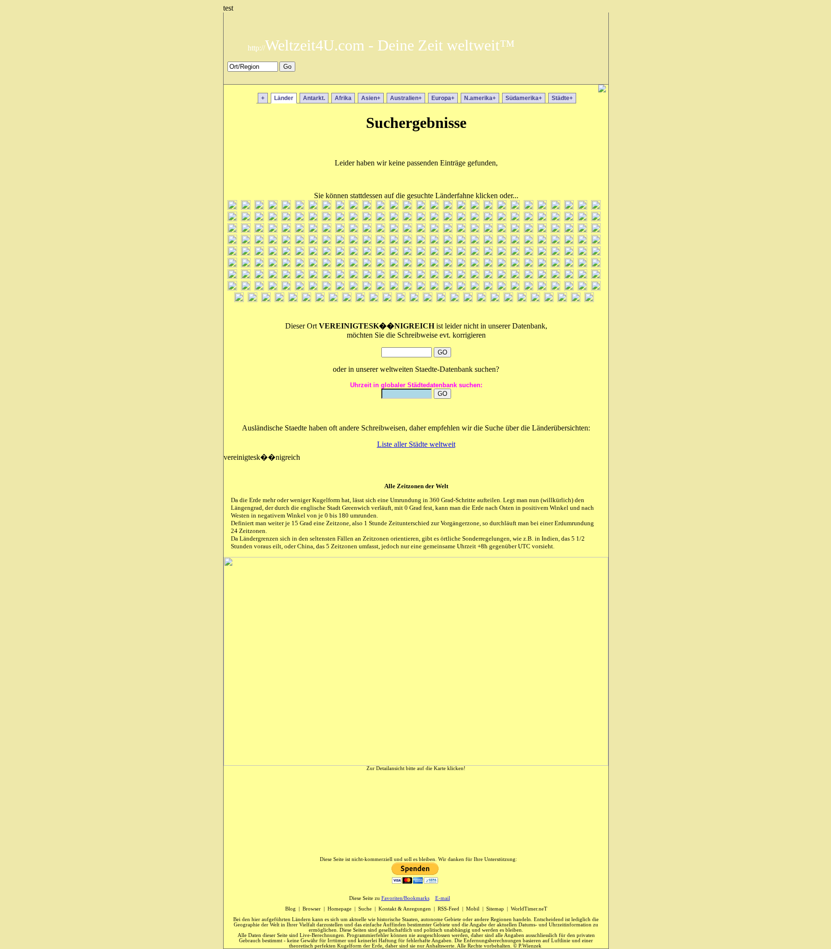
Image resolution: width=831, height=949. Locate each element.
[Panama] (501, 265)
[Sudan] (407, 288)
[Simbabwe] (232, 288)
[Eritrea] (542, 219)
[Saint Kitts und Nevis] (340, 276)
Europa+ (442, 98)
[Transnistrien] (542, 288)
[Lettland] (259, 253)
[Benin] (555, 207)
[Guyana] (421, 230)
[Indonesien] (515, 230)
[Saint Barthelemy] (313, 276)
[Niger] (340, 265)
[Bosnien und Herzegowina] (259, 219)
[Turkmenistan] (293, 299)
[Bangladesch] (528, 207)
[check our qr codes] (602, 90)
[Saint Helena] (326, 276)
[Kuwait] (596, 242)
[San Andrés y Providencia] (407, 276)
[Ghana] (286, 230)
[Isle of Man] (582, 230)
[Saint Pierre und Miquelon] (380, 276)
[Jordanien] (286, 242)
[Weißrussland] (549, 299)
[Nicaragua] (326, 265)
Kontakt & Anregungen (404, 908)
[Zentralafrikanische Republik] (575, 299)
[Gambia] (259, 230)
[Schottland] (515, 276)
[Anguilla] (394, 207)
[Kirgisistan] (448, 242)
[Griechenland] (340, 230)
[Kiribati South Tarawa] (474, 242)
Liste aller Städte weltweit (416, 444)
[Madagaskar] (367, 253)
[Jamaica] (246, 242)
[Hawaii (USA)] (448, 230)
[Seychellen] (582, 276)
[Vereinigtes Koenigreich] (495, 299)
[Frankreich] (232, 230)
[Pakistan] (461, 265)
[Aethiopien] (299, 207)
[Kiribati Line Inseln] (461, 242)
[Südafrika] (340, 288)
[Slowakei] (259, 288)
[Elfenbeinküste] (515, 219)
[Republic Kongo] (246, 276)
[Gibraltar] (299, 230)
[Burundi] (353, 219)
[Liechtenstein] (313, 253)
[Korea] (542, 242)
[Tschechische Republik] (596, 288)
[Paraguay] (528, 265)
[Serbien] (555, 276)
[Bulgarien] (326, 219)
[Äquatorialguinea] (272, 207)
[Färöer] (569, 219)
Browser (311, 908)
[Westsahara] (562, 299)
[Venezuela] (441, 299)
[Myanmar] (232, 265)
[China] (367, 219)
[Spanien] (313, 288)
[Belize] (582, 207)
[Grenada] (313, 230)
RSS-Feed (448, 908)
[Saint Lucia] (353, 276)
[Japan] (272, 242)
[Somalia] (286, 288)
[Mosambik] (596, 253)
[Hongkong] (488, 230)
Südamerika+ (523, 98)
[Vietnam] (508, 299)
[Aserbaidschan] (461, 207)
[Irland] (555, 230)
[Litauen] (326, 253)
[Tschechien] (239, 299)
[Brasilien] (286, 219)
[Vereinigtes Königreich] (481, 299)
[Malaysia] (407, 253)
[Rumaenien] (286, 276)
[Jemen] (299, 242)
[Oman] (434, 265)
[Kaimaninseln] (326, 242)
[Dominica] (461, 219)
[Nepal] (272, 265)
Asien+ (370, 98)
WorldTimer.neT (529, 908)
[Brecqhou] (299, 219)
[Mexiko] (515, 253)
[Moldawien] (542, 253)
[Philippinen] (555, 265)
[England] (528, 219)
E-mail (442, 898)
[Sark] (474, 276)
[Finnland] (582, 219)
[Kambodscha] (340, 242)
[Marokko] (461, 253)
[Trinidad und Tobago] (555, 288)
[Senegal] (569, 276)
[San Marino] (421, 276)
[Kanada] (353, 242)
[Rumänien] (272, 276)
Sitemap (495, 908)
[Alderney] (340, 207)
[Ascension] (474, 207)
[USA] (387, 299)
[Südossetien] (394, 288)
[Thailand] (501, 288)
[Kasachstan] (407, 242)
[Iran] (528, 230)
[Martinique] (474, 253)
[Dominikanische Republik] (474, 219)
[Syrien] (448, 288)
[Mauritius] (501, 253)
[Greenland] (326, 230)
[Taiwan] (474, 288)
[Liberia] (286, 253)
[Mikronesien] (528, 253)
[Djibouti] (448, 219)
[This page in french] (580, 78)
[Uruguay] (373, 299)
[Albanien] (326, 207)
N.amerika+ (480, 98)
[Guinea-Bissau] (407, 230)
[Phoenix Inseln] (569, 265)
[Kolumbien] (488, 242)
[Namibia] (246, 265)
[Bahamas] (501, 207)
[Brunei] (313, 219)
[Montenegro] (582, 253)
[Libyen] (299, 253)
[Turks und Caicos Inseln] (306, 299)
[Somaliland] (299, 288)
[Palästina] (474, 265)
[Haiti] (434, 230)
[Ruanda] (259, 276)
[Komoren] (501, 242)
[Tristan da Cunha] (569, 288)
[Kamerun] (367, 242)
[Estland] (555, 219)
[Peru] (542, 265)
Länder (283, 98)
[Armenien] (421, 207)
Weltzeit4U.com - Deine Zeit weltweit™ (381, 45)
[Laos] (232, 253)
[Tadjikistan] (461, 288)
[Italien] (232, 242)
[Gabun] (246, 230)
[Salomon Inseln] (461, 276)
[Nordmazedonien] (394, 265)
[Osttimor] (448, 265)
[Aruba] (434, 207)
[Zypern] (589, 299)
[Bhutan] (232, 219)
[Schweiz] (542, 276)
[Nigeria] (353, 265)
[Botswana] (272, 219)
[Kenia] (434, 242)
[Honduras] (474, 230)
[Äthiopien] (286, 207)
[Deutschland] (434, 219)
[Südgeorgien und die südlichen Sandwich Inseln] (380, 288)
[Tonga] (528, 288)
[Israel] (596, 230)
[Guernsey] (380, 230)
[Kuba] (582, 242)
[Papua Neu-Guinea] (515, 265)
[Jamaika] (259, 242)
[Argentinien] (448, 207)
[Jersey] (313, 242)
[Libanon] (272, 253)
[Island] (569, 230)
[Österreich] (421, 265)
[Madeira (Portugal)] (380, 253)
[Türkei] (252, 299)
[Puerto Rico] (232, 276)
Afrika (343, 98)
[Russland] (299, 276)
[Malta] (448, 253)
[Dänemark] (407, 219)
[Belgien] (569, 207)
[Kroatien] (569, 242)
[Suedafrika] (353, 288)
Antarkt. (314, 98)
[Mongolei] (569, 253)
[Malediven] (421, 253)
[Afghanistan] (313, 207)
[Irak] (542, 230)
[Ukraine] (347, 299)
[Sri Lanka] (326, 288)
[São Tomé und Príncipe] (488, 276)
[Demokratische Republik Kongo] (421, 219)
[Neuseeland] (286, 265)
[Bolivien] (246, 219)
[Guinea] (394, 230)
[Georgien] (272, 230)
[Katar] (421, 242)
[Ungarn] (360, 299)
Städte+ (562, 98)
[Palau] (488, 265)
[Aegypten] (259, 207)
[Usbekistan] (400, 299)
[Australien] (488, 207)
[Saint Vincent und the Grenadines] (394, 276)
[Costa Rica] (394, 219)
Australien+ (406, 98)
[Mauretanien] (488, 253)
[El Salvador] (501, 219)
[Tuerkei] (266, 299)
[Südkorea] (367, 288)
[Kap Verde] (394, 242)
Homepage (339, 908)
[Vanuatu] (414, 299)
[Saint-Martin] (367, 276)
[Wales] (522, 299)
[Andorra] (367, 207)
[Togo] (515, 288)
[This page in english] (594, 78)
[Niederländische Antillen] (313, 265)
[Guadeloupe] (353, 230)
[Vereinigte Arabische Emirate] (454, 299)
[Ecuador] (488, 219)
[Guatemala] (367, 230)
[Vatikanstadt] (427, 299)
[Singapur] (246, 288)
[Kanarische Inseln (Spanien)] (380, 242)
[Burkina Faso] (340, 219)
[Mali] (434, 253)
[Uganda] (333, 299)
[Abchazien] (232, 207)
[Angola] (380, 207)
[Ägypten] (246, 207)
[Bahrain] (515, 207)
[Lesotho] (246, 253)
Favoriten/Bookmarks (405, 898)
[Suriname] (421, 288)
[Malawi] (394, 253)
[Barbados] (542, 207)
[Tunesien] (279, 299)
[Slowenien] (272, 288)
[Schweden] (528, 276)
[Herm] (461, 230)
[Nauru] (259, 265)
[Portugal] (596, 265)
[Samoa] (448, 276)
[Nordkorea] (380, 265)
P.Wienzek (529, 946)
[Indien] (501, 230)
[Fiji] (596, 219)
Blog (290, 908)
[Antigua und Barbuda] (407, 207)
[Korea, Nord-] (515, 242)
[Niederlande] (299, 265)
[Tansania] (488, 288)
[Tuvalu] (320, 299)
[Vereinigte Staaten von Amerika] (468, 299)
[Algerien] (353, 207)
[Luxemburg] (340, 253)
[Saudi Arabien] (501, 276)
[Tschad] (582, 288)
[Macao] (353, 253)
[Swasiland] (434, 288)
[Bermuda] (596, 207)
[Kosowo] (555, 242)
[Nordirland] (367, 265)
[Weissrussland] (535, 299)
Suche (365, 908)
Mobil (472, 908)
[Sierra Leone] (596, 276)
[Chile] (380, 219)
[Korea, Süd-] (528, 242)
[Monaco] (555, 253)
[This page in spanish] (566, 78)
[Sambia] (434, 276)
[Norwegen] (407, 265)
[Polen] (582, 265)
